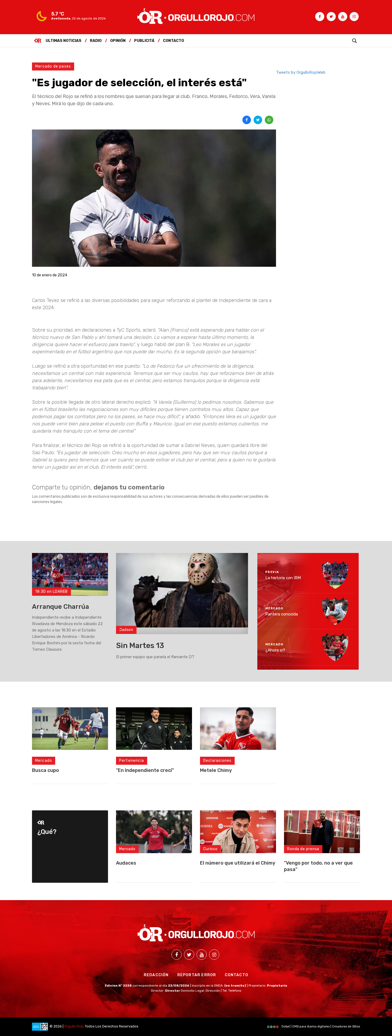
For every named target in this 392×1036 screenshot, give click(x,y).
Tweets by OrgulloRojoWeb (300, 72)
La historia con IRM (283, 577)
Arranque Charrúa (60, 606)
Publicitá (144, 40)
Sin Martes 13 (140, 645)
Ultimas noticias (63, 40)
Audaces (126, 863)
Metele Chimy (216, 770)
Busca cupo (45, 770)
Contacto (173, 40)
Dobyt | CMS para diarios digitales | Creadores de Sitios (320, 1026)
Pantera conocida (281, 613)
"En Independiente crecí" (145, 770)
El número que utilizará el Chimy (237, 863)
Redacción (156, 975)
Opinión (118, 40)
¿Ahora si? (275, 650)
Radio (96, 40)
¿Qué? (47, 831)
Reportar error (196, 975)
